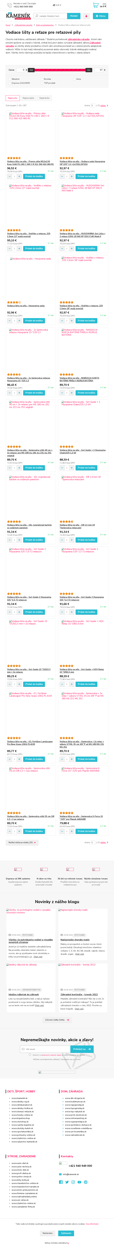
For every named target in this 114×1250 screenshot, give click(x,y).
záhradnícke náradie (79, 39)
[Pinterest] (85, 1183)
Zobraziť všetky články (55, 1020)
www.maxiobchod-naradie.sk (25, 1186)
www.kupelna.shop (21, 1118)
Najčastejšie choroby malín (75, 940)
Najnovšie (12, 98)
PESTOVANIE (27, 935)
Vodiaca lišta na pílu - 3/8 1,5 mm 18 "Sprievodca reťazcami (77, 526)
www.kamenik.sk (19, 1098)
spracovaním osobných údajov (51, 1055)
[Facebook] (62, 1183)
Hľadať (73, 15)
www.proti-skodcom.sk (76, 1115)
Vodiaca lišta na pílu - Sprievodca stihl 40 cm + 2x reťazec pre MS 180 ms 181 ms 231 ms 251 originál (29, 453)
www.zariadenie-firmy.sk (23, 1206)
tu (68, 1243)
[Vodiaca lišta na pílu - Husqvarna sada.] (30, 278)
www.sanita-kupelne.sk (23, 1125)
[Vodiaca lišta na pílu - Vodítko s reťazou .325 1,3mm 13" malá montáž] (30, 206)
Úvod (8, 25)
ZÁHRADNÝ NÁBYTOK (31, 990)
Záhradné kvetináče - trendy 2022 (79, 994)
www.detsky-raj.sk (20, 1101)
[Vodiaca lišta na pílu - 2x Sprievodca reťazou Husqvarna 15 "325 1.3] (30, 350)
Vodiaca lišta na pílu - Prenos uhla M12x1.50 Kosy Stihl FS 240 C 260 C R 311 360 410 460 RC (30, 163)
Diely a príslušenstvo (45, 25)
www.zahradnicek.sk (75, 1135)
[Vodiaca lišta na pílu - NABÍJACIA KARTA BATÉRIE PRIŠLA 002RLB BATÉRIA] (83, 350)
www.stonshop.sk (20, 1121)
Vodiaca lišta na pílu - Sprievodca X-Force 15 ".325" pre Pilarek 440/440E (81, 818)
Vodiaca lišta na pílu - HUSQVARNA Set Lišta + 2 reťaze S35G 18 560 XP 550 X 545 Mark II (82, 235)
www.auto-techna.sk (21, 1166)
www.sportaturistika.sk (22, 1131)
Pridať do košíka (34, 176)
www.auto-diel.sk (20, 1163)
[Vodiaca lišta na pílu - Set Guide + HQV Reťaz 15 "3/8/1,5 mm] (83, 641)
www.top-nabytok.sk (75, 1111)
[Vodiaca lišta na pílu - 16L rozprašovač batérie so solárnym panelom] (30, 497)
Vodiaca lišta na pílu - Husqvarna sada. (26, 305)
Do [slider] (88, 70)
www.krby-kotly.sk (20, 1180)
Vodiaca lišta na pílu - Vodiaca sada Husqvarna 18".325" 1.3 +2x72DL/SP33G (82, 163)
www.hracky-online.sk (22, 1115)
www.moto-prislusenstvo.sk (25, 1190)
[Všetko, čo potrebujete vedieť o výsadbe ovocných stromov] (31, 920)
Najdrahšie (44, 98)
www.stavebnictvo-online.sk (25, 1183)
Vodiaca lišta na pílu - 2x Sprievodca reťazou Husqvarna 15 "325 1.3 (28, 379)
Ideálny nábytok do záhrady (24, 994)
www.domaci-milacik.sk (23, 1111)
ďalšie (103, 105)
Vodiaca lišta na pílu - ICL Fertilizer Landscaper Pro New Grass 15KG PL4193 (30, 743)
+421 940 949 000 (23, 6)
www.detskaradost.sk (22, 1104)
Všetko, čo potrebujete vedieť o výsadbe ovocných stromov (31, 941)
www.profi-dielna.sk (21, 1173)
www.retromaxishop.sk (76, 1118)
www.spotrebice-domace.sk (78, 1125)
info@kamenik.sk (71, 1174)
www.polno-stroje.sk (21, 1176)
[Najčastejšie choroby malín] (83, 920)
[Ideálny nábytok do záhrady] (31, 975)
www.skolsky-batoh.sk (22, 1128)
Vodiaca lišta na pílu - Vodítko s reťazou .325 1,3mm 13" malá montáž (28, 235)
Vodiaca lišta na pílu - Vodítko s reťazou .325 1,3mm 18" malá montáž (81, 307)
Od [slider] (31, 70)
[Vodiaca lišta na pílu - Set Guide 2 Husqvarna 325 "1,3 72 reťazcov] (83, 569)
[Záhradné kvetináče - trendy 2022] (83, 975)
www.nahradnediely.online (24, 1196)
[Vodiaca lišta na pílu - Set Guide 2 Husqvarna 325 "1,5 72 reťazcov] (30, 569)
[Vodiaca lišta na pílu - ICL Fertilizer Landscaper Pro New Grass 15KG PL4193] (30, 713)
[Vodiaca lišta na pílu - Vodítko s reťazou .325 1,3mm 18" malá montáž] (83, 278)
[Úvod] (18, 16)
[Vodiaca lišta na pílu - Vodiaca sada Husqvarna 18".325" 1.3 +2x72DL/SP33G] (83, 133)
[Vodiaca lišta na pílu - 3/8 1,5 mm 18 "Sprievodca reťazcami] (83, 497)
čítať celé (38, 956)
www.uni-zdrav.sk (20, 1200)
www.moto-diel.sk (20, 1170)
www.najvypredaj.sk (74, 1104)
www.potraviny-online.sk (23, 1135)
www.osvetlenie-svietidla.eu (78, 1128)
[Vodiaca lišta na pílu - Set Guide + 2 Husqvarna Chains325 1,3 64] (83, 422)
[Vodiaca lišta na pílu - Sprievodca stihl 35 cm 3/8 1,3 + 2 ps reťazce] (30, 788)
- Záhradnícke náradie (23, 25)
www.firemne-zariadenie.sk (25, 1193)
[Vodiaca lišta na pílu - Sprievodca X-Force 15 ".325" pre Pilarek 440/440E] (83, 788)
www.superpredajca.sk (76, 1121)
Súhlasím (66, 1233)
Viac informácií (92, 1224)
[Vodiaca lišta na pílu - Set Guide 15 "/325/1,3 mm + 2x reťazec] (30, 641)
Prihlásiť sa (79, 1049)
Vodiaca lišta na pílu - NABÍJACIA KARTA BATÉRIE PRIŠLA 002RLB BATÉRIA (79, 379)
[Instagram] (74, 1183)
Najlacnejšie (28, 98)
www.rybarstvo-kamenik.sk (24, 1141)
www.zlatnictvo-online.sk (24, 1138)
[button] (83, 1140)
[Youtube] (81, 1183)
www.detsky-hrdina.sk (22, 1108)
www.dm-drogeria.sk (75, 1098)
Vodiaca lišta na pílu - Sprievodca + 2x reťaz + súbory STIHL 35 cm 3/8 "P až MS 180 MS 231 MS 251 (82, 744)
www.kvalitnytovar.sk (75, 1101)
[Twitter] (68, 1183)
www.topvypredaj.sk (74, 1108)
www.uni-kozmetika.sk (75, 1131)
